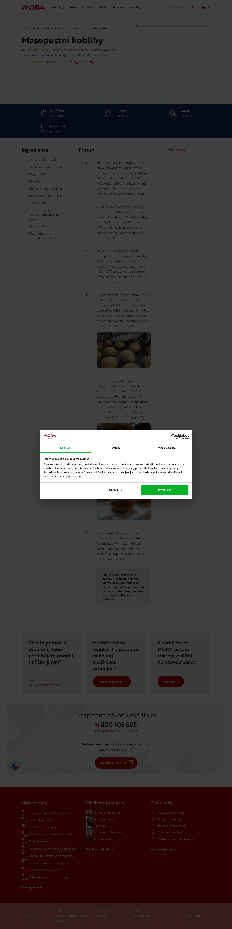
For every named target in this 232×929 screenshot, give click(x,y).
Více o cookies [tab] (167, 447)
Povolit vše (164, 489)
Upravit (113, 489)
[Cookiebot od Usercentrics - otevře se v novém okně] (174, 436)
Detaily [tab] (116, 447)
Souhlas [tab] (65, 447)
